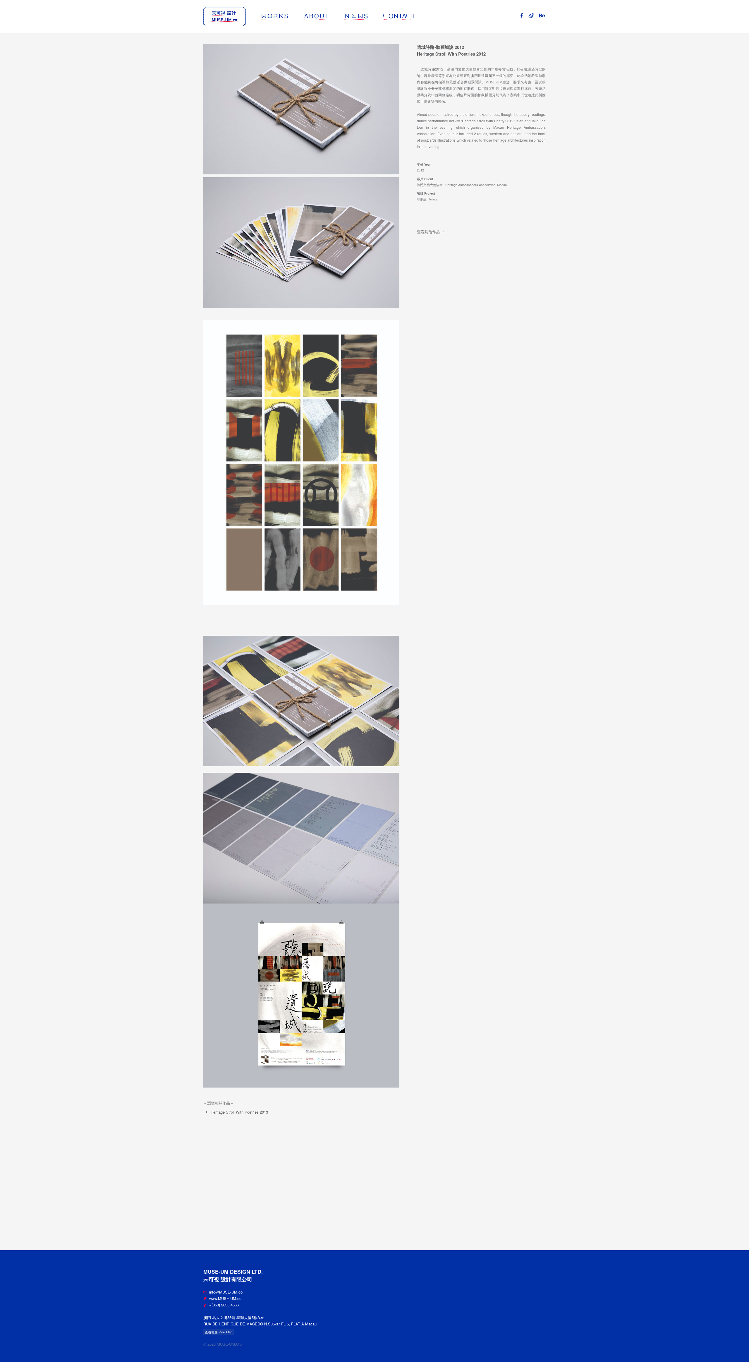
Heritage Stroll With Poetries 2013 (239, 1112)
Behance (545, 15)
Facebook (524, 15)
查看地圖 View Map (218, 1332)
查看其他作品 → (431, 231)
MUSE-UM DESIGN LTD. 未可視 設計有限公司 (224, 16)
